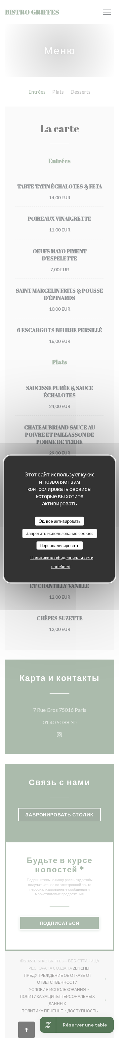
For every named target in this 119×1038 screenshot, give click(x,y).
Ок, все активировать (60, 520)
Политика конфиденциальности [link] (61, 557)
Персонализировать (59, 545)
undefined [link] (60, 566)
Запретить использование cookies (59, 533)
